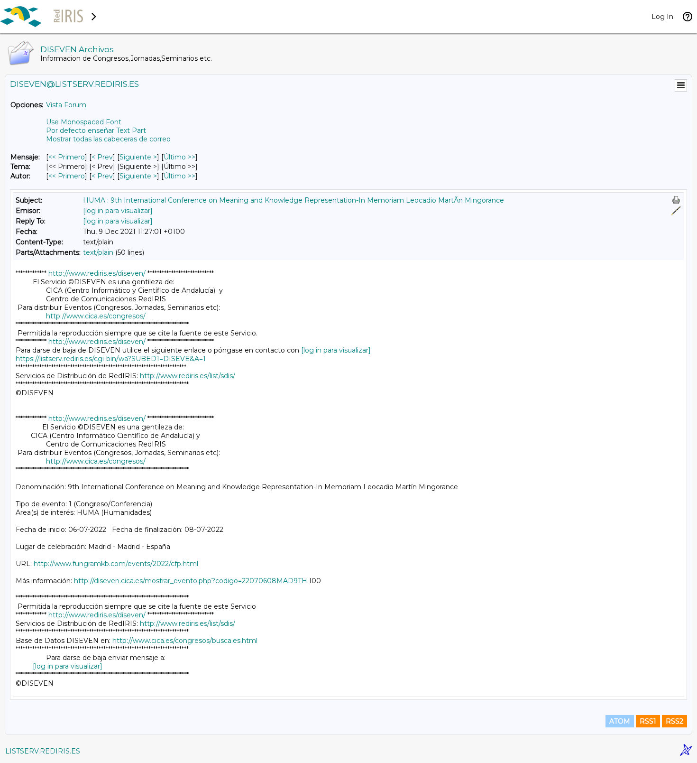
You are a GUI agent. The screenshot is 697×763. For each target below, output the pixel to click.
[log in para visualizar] (118, 210)
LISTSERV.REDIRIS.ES (42, 751)
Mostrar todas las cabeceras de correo (108, 139)
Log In (662, 16)
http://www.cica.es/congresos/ (96, 316)
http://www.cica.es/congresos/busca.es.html (184, 640)
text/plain (98, 252)
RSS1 (648, 721)
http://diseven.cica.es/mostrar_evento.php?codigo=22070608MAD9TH (190, 581)
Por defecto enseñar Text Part (96, 130)
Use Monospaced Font (83, 122)
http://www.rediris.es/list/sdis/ (187, 376)
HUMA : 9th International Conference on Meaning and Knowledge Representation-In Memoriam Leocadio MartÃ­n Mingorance (293, 200)
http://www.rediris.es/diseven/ (97, 273)
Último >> (179, 157)
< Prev (102, 157)
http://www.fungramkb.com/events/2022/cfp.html (116, 563)
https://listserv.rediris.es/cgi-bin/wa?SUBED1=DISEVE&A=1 (111, 358)
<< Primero (66, 157)
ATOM (619, 721)
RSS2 (674, 721)
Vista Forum (66, 105)
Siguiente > (138, 157)
